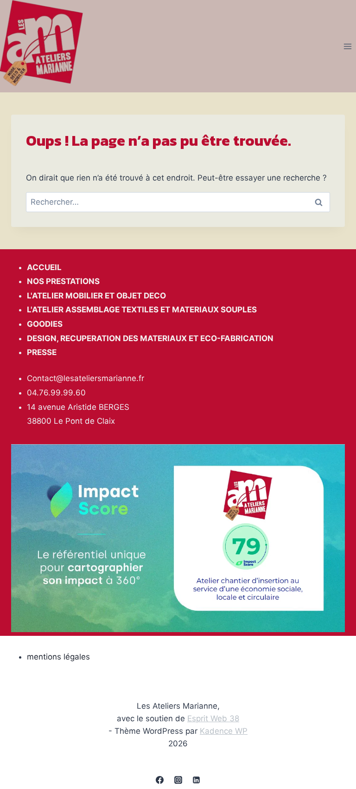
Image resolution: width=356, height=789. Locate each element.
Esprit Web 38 (213, 718)
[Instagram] (178, 780)
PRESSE (42, 352)
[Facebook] (160, 780)
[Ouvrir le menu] (347, 46)
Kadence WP (224, 731)
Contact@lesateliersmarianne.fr (85, 378)
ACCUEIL (44, 267)
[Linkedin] (196, 780)
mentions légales (58, 656)
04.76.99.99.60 (56, 392)
